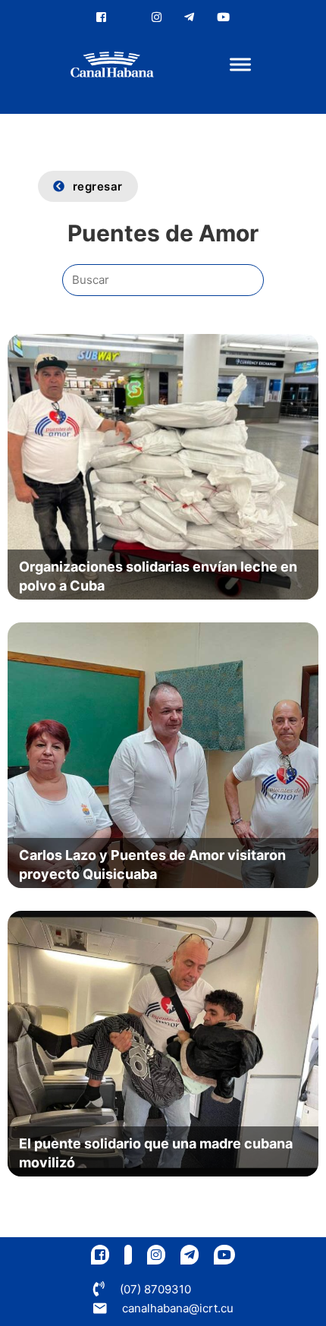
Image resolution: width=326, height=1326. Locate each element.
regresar (98, 186)
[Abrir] (240, 64)
